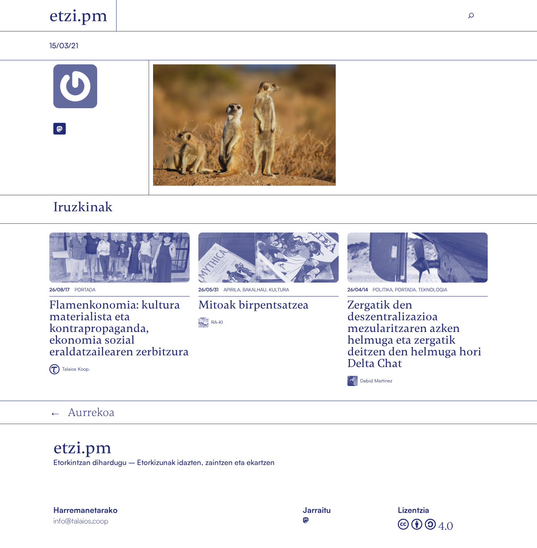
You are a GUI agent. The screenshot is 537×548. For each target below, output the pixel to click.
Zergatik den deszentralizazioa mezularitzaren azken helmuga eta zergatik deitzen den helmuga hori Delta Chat (416, 257)
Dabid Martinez (376, 380)
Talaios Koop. (76, 369)
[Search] (471, 15)
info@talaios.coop (80, 520)
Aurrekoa (91, 412)
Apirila (232, 289)
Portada (85, 289)
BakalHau (254, 289)
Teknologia (432, 289)
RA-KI (217, 322)
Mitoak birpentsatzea (235, 257)
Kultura (279, 289)
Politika (382, 289)
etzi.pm (78, 15)
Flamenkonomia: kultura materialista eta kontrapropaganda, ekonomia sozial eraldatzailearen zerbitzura (117, 257)
